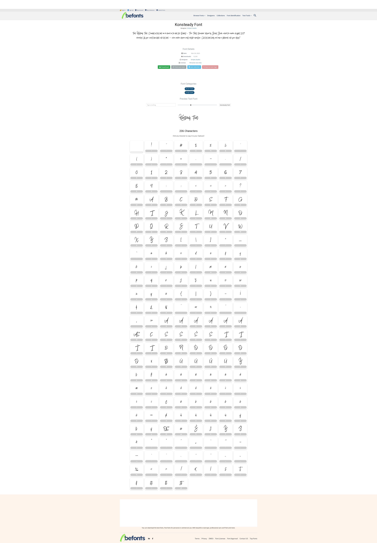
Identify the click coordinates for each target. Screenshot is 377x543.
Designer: (184, 59)
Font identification (233, 15)
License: (183, 63)
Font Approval (232, 538)
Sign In (123, 10)
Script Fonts (189, 92)
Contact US (244, 538)
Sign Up (130, 10)
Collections (221, 15)
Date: (185, 53)
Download (165, 67)
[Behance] (149, 539)
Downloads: (187, 56)
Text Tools (246, 15)
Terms (197, 538)
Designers (211, 15)
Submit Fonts (161, 10)
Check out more (180, 67)
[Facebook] (152, 539)
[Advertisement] (188, 513)
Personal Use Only (195, 63)
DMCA (211, 538)
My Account (140, 10)
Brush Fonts (190, 89)
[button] (255, 16)
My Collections (150, 10)
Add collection (195, 67)
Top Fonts (253, 538)
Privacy (204, 538)
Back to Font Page (211, 67)
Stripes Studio (191, 28)
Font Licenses (220, 538)
